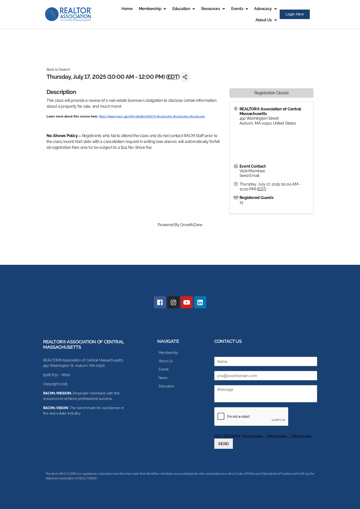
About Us (263, 20)
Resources (210, 8)
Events (237, 8)
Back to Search (58, 69)
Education (181, 8)
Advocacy (263, 8)
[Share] (185, 76)
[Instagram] (173, 302)
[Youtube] (186, 302)
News (163, 378)
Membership (150, 8)
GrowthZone (191, 224)
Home (126, 8)
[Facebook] (160, 302)
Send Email (249, 175)
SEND (223, 443)
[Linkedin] (200, 302)
